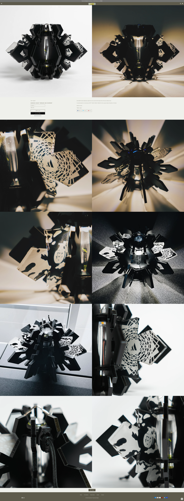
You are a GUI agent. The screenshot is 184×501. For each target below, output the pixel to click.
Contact (102, 494)
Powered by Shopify (95, 497)
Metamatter (90, 497)
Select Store (92, 494)
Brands (98, 494)
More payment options (37, 115)
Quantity (32, 105)
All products (86, 494)
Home (81, 494)
